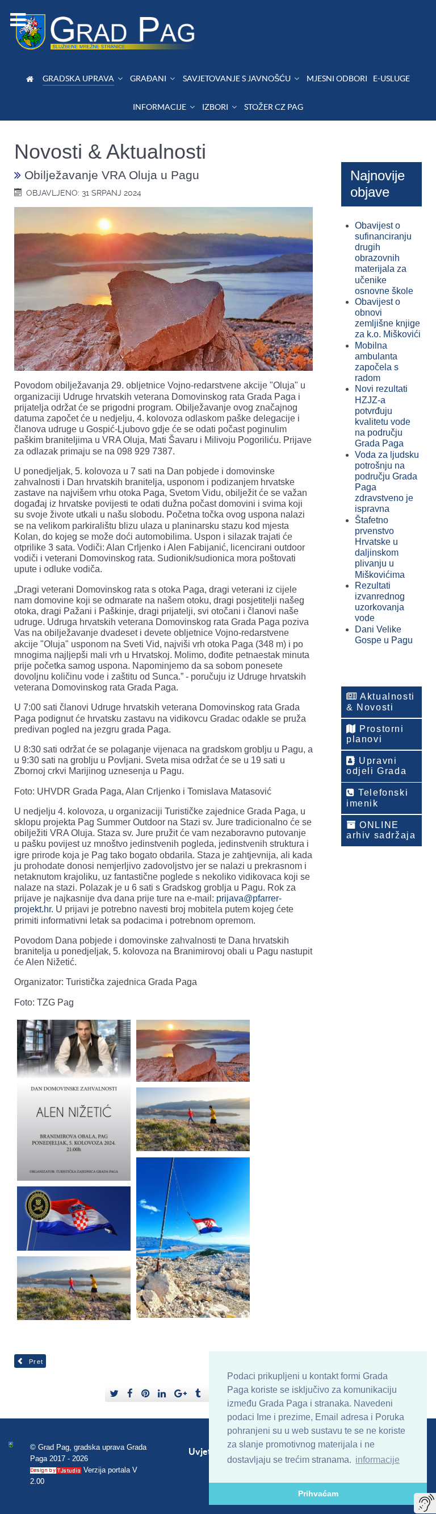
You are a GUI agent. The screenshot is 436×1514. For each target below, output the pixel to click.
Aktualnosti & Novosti (380, 702)
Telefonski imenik (377, 798)
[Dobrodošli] (31, 78)
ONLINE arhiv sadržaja (381, 830)
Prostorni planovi (375, 734)
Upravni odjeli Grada (376, 766)
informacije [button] (377, 1460)
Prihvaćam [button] (318, 1493)
